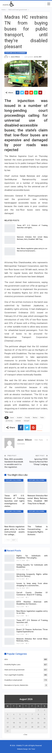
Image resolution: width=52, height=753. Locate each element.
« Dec (25, 734)
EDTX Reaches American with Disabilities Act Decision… (32, 603)
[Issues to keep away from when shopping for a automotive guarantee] (9, 585)
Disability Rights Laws (12, 664)
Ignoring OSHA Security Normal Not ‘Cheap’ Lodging (38, 462)
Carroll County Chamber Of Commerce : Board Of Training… (32, 594)
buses (12, 417)
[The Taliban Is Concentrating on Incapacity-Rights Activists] (38, 517)
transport (26, 420)
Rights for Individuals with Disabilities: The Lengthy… (32, 557)
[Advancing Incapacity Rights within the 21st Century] (9, 576)
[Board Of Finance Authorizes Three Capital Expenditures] (9, 632)
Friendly (27, 417)
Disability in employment (13, 680)
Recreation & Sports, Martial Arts (16, 685)
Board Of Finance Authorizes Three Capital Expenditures (32, 630)
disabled (19, 417)
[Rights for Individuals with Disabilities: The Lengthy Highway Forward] (9, 558)
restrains (18, 420)
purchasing (9, 420)
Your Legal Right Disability (13, 675)
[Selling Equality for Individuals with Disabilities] (9, 567)
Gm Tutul (32, 749)
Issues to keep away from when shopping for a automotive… (32, 584)
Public (42, 417)
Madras (35, 417)
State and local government (15, 53)
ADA (6, 659)
